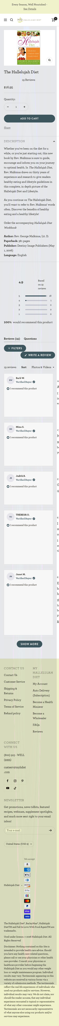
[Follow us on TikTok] (15, 788)
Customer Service (14, 681)
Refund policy (12, 713)
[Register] (50, 830)
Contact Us (10, 675)
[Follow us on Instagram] (15, 780)
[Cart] (53, 20)
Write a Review (41, 356)
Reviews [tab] (12, 339)
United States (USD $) (17, 844)
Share (7, 127)
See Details (29, 9)
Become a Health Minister (43, 704)
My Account (40, 683)
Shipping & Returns (10, 691)
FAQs (36, 725)
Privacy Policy (12, 700)
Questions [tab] (30, 339)
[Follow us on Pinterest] (22, 780)
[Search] (11, 19)
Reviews (38, 731)
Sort (24, 367)
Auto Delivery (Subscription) (41, 693)
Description (14, 141)
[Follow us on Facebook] (7, 780)
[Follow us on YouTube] (7, 788)
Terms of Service (14, 706)
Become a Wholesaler (39, 716)
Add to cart (29, 118)
